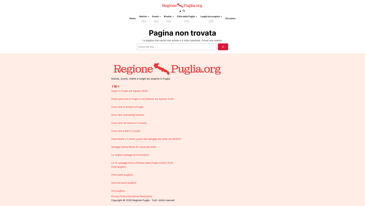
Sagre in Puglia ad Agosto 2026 (129, 91)
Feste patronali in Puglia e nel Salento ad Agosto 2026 (142, 99)
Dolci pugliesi (118, 166)
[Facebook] (112, 87)
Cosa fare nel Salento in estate (129, 123)
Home (132, 18)
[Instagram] (115, 87)
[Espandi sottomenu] (143, 21)
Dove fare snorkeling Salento (127, 114)
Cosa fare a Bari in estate (125, 131)
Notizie (143, 16)
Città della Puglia (186, 16)
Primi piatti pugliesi (122, 174)
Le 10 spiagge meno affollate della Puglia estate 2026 (142, 162)
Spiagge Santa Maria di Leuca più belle (133, 146)
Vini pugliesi (118, 190)
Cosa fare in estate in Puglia (127, 106)
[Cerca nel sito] (182, 11)
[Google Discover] (118, 87)
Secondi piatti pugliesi (123, 182)
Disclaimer (133, 196)
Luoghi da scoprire (210, 16)
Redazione (146, 196)
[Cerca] (223, 46)
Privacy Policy (119, 196)
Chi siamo (230, 18)
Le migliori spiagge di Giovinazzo (130, 154)
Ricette (168, 16)
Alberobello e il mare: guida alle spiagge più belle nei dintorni (146, 139)
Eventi (155, 16)
